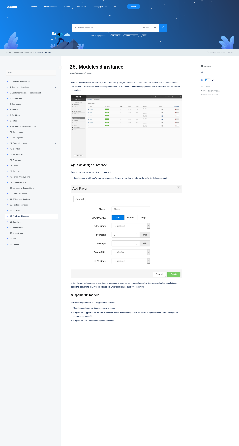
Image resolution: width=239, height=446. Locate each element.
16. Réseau (14, 166)
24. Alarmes (15, 210)
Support (133, 6)
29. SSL (13, 239)
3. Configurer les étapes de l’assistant (25, 93)
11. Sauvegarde (16, 138)
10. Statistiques (16, 132)
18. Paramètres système (20, 177)
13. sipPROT (15, 149)
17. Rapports (15, 171)
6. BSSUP (14, 110)
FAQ (115, 7)
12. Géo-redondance (18, 143)
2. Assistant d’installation (20, 87)
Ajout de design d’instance (211, 91)
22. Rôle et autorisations (20, 199)
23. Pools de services (19, 205)
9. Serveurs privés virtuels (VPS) (23, 126)
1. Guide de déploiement (20, 82)
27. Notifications (16, 228)
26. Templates (15, 222)
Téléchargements (100, 7)
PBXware (116, 36)
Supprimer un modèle (209, 95)
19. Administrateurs (18, 182)
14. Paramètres (16, 154)
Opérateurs (81, 7)
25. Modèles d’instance (19, 216)
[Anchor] (108, 164)
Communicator (131, 36)
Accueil (34, 7)
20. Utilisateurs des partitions (22, 188)
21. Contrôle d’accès (18, 194)
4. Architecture (16, 98)
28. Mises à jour (16, 233)
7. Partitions (15, 115)
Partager (207, 66)
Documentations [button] (50, 7)
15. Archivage (15, 160)
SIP (144, 36)
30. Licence (14, 244)
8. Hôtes (13, 121)
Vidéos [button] (67, 7)
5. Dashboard (15, 104)
